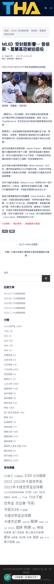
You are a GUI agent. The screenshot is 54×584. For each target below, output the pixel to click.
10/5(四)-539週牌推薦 (14, 303)
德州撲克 (11, 528)
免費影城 (8, 355)
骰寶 (18, 542)
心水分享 (8, 384)
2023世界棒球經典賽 (14, 492)
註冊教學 (8, 422)
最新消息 (8, 403)
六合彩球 (8, 369)
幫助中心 (8, 379)
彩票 (5, 528)
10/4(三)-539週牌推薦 (14, 308)
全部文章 (8, 360)
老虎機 (22, 537)
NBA (6, 345)
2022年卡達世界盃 (28, 482)
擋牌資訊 (8, 388)
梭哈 (34, 528)
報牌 (34, 521)
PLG (19, 498)
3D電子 (8, 476)
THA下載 (35, 497)
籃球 (6, 417)
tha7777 (9, 56)
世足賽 (20, 503)
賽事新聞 (10, 59)
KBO (6, 336)
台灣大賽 (25, 522)
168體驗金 (18, 476)
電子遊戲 (8, 455)
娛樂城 (41, 522)
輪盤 (41, 538)
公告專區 (8, 364)
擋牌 (19, 527)
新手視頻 (8, 393)
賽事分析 (8, 431)
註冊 (29, 537)
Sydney (46, 579)
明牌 (27, 527)
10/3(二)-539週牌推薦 (14, 312)
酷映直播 (8, 441)
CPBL (6, 331)
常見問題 (8, 374)
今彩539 (11, 509)
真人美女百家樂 (11, 412)
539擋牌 (39, 476)
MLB (5, 231)
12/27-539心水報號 (28, 244)
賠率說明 (8, 427)
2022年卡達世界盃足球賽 (23, 487)
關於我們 (8, 451)
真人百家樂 (18, 532)
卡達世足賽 (12, 521)
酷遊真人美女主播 (12, 446)
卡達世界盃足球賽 (17, 516)
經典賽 (14, 537)
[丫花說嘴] (21, 8)
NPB (6, 350)
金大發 (47, 538)
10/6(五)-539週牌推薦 (14, 298)
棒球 (3, 59)
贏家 (36, 537)
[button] (46, 8)
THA (25, 497)
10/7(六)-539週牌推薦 (14, 293)
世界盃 (9, 503)
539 (28, 475)
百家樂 (7, 532)
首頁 (6, 30)
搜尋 (6, 272)
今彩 (31, 503)
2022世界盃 (9, 326)
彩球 (46, 522)
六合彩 (24, 510)
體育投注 (19, 59)
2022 (8, 482)
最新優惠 (8, 398)
